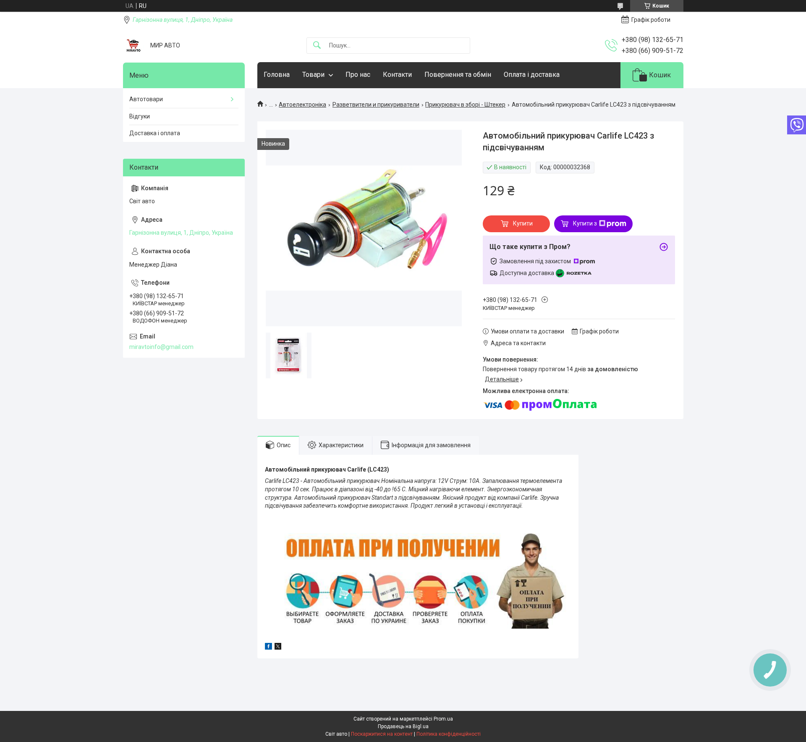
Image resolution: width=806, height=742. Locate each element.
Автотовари (146, 99)
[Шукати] (317, 45)
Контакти (397, 75)
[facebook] (268, 647)
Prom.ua (443, 719)
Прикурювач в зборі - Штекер (465, 104)
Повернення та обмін (457, 75)
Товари (313, 75)
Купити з (585, 223)
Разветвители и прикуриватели (375, 104)
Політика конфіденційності (448, 734)
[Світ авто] (133, 45)
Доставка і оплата (154, 133)
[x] (278, 647)
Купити (523, 223)
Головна (277, 75)
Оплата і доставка (532, 75)
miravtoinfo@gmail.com (161, 346)
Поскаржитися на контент (382, 734)
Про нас (357, 75)
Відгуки (139, 116)
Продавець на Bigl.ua (403, 726)
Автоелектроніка (302, 104)
